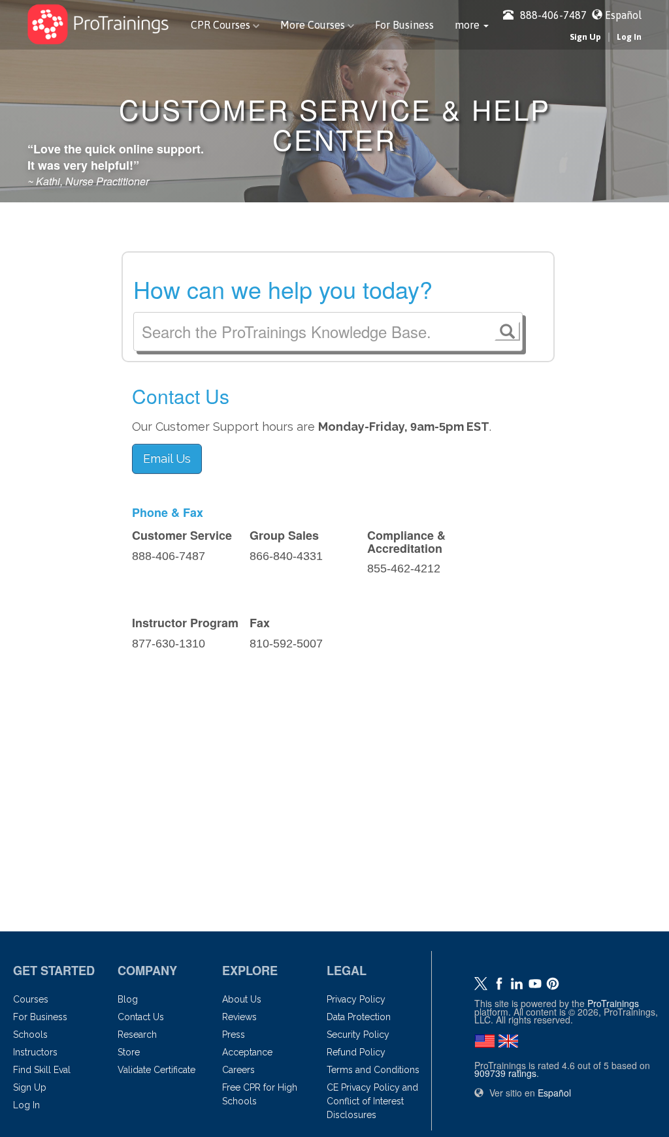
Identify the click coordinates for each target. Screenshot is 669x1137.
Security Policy (358, 1034)
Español (623, 15)
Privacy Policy (356, 999)
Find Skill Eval (42, 1070)
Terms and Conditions (373, 1070)
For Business (404, 25)
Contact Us (141, 1017)
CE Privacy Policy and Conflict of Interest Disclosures (372, 1101)
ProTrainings (613, 1003)
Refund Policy (356, 1052)
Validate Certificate (156, 1070)
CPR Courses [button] (222, 25)
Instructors (35, 1052)
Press (233, 1034)
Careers (238, 1070)
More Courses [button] (314, 25)
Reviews (239, 1017)
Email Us (167, 458)
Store (129, 1052)
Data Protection (359, 1017)
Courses (30, 999)
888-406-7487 (553, 15)
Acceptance (247, 1052)
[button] (472, 25)
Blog (128, 999)
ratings (505, 1073)
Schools (30, 1034)
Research (137, 1034)
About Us (241, 999)
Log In (629, 37)
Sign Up (585, 37)
